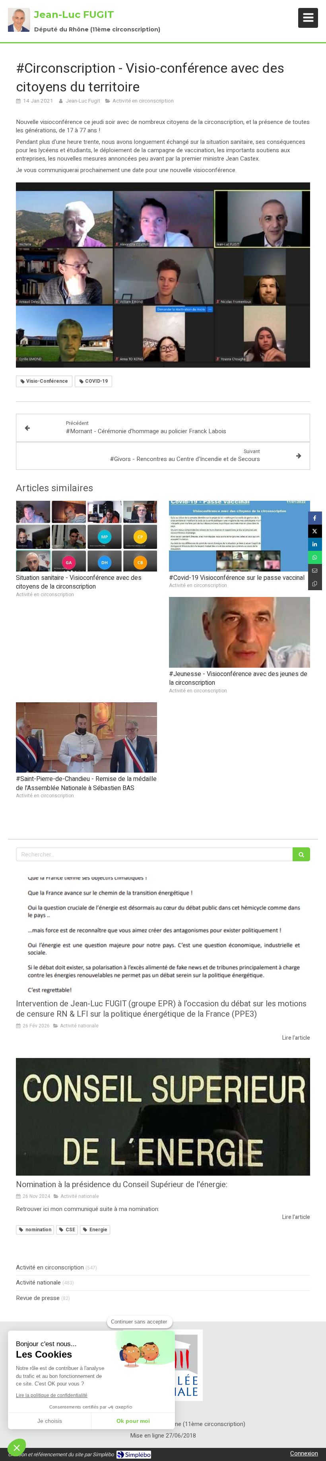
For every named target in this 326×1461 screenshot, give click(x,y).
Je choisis (49, 1421)
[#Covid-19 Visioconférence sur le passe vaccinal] (239, 536)
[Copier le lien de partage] (315, 583)
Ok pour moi (133, 1421)
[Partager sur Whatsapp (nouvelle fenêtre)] (315, 557)
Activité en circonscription (50, 1267)
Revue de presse (38, 1298)
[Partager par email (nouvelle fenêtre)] (315, 570)
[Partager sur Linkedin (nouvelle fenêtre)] (315, 544)
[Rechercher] (301, 854)
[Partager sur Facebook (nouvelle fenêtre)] (315, 518)
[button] (16, 1447)
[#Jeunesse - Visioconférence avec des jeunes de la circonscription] (239, 632)
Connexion (304, 1453)
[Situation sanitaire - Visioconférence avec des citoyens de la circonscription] (86, 536)
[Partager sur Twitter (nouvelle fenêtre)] (315, 531)
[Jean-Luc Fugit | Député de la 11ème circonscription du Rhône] (19, 20)
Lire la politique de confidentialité (51, 1395)
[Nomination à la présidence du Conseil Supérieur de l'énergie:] (163, 1117)
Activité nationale (38, 1283)
